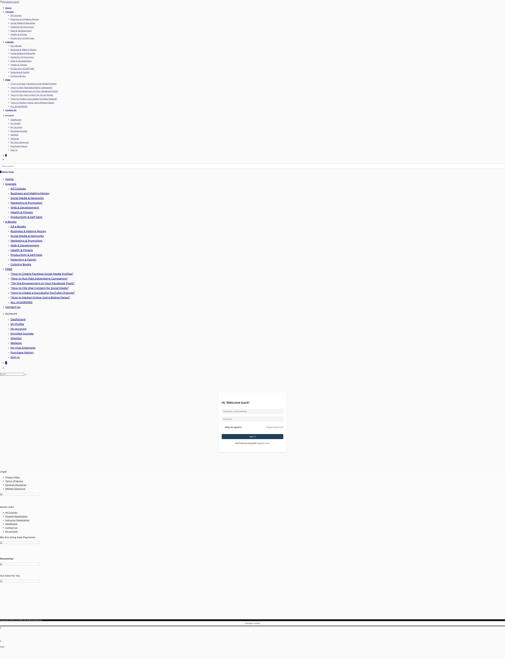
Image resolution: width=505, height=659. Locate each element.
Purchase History (22, 352)
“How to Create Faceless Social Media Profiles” (42, 273)
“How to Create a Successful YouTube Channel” (43, 292)
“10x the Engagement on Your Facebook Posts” (43, 283)
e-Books (10, 221)
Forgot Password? (274, 427)
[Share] (6, 653)
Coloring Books (21, 264)
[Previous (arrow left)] (1, 657)
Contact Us (12, 307)
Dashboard (18, 319)
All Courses (18, 188)
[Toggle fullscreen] (3, 653)
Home (9, 179)
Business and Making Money (30, 193)
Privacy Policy (12, 477)
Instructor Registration (17, 520)
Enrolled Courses (22, 333)
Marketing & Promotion (26, 202)
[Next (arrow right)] (3, 657)
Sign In (15, 357)
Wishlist (16, 338)
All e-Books (18, 226)
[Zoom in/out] (1, 653)
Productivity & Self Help (26, 217)
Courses (10, 183)
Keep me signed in (233, 427)
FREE (8, 269)
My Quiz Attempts (23, 347)
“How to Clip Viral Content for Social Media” (40, 288)
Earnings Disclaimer (15, 485)
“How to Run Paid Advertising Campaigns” (39, 278)
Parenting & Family (23, 259)
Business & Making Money (28, 231)
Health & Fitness (22, 212)
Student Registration (16, 516)
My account (18, 328)
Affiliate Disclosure (15, 489)
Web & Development (25, 207)
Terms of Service (14, 481)
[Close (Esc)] (8, 653)
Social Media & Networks (27, 198)
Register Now (263, 443)
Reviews (16, 343)
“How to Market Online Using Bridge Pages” (40, 297)
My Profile (17, 324)
